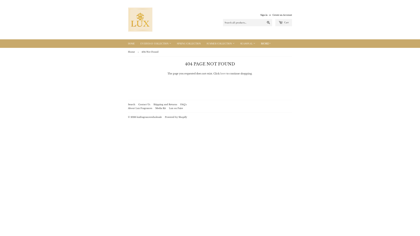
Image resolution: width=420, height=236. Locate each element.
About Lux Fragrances (140, 108)
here (223, 73)
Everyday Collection (154, 43)
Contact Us (144, 104)
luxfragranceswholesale (149, 117)
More (265, 43)
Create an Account (282, 15)
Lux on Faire (176, 108)
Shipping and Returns (165, 104)
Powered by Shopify (176, 117)
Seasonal (246, 43)
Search (131, 104)
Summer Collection (220, 43)
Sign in (264, 15)
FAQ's (183, 104)
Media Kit (160, 108)
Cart (286, 22)
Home (131, 43)
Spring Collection (189, 43)
